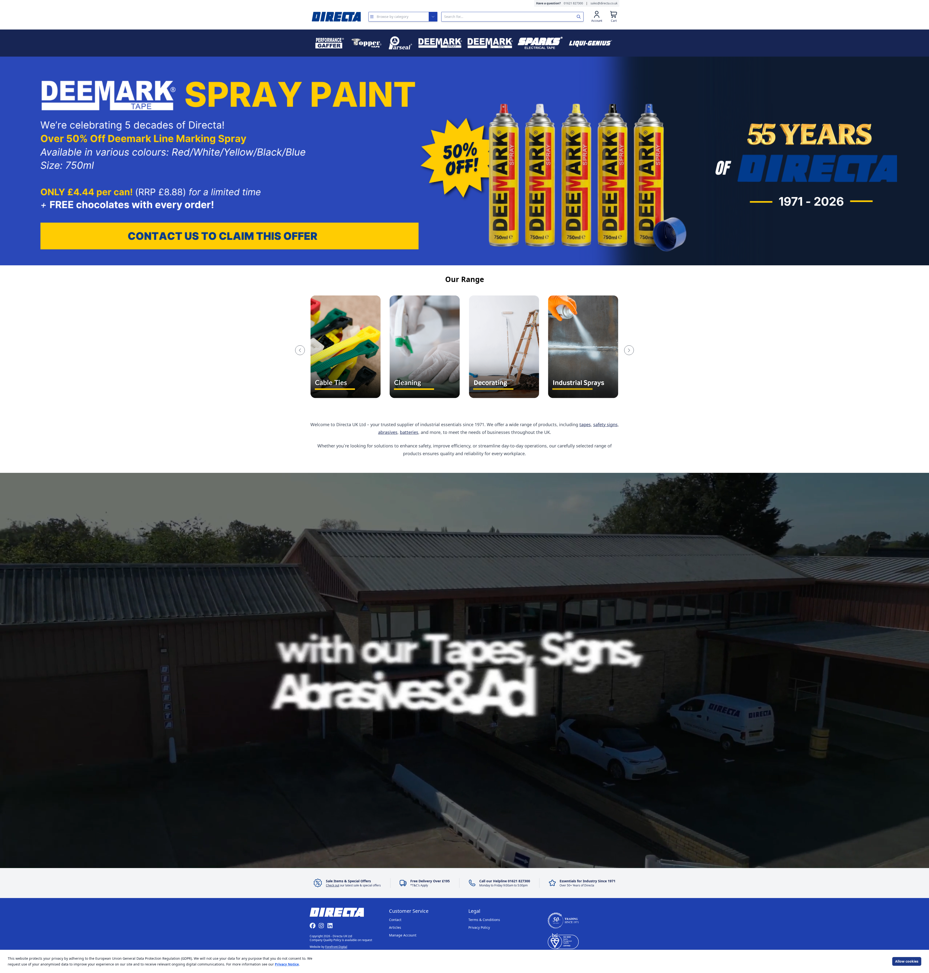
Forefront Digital (336, 947)
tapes (585, 424)
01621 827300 (573, 3)
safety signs (605, 424)
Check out (332, 885)
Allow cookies (906, 961)
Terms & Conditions (484, 919)
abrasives (387, 432)
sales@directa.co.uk (604, 3)
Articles (395, 927)
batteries (409, 432)
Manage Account (402, 935)
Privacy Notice (287, 964)
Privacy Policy (479, 927)
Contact (395, 919)
